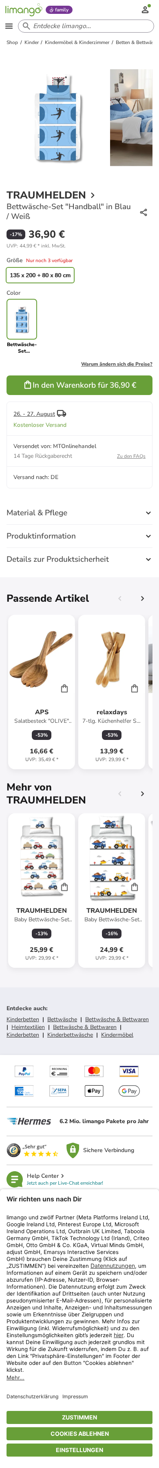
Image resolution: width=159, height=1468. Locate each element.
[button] (36, 246)
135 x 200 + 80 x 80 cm (40, 275)
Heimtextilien (28, 1027)
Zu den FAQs (131, 456)
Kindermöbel (117, 1035)
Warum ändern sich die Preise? (116, 364)
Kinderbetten (23, 1019)
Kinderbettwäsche (70, 1035)
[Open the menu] (9, 26)
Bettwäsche (62, 1019)
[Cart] (64, 688)
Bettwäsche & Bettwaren (117, 1019)
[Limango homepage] (23, 10)
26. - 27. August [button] (34, 414)
